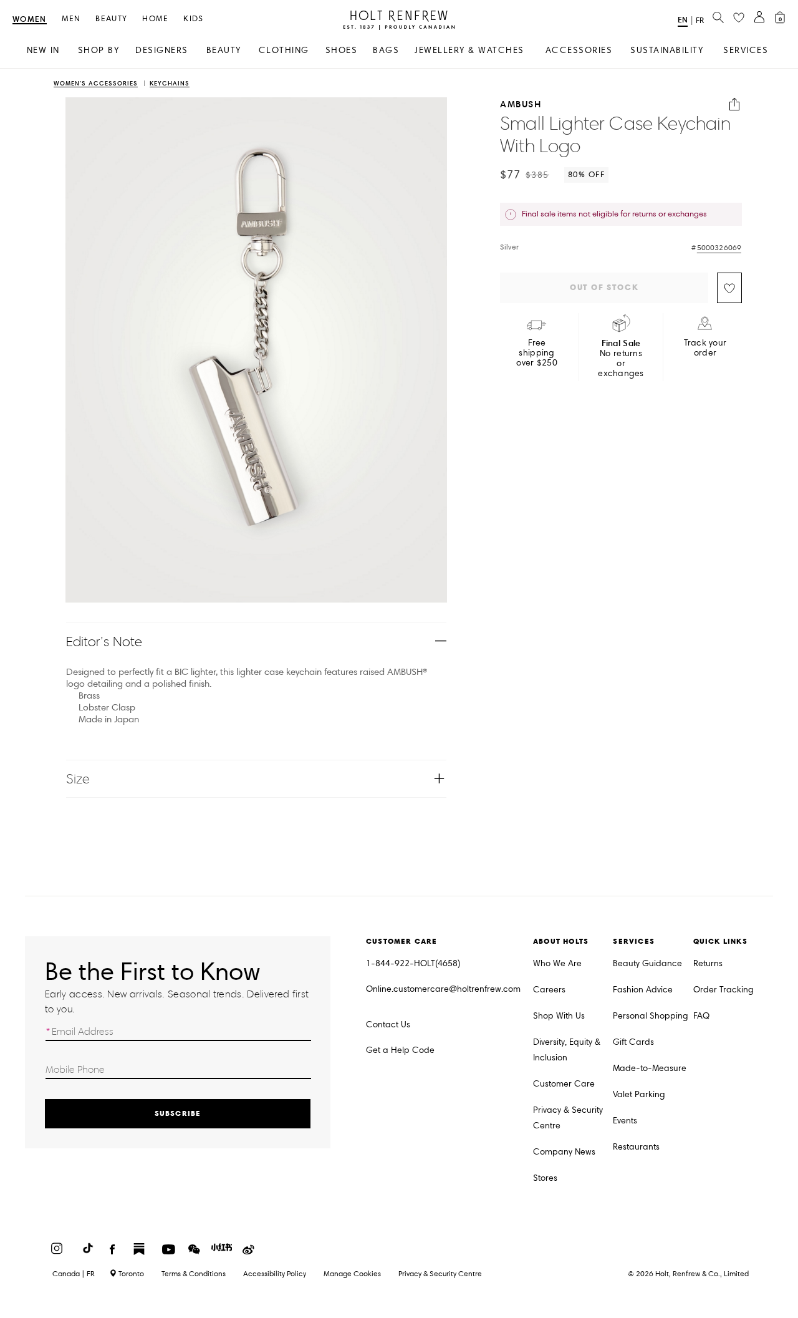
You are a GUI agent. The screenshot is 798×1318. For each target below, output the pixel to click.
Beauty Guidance (647, 963)
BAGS (386, 50)
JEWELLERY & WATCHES (469, 50)
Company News (564, 1151)
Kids (193, 19)
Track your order (705, 348)
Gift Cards (633, 1042)
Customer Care (564, 1083)
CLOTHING (284, 50)
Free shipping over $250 (536, 353)
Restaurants (636, 1146)
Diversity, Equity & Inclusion (566, 1050)
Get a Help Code (400, 1050)
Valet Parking (639, 1094)
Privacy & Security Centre (568, 1118)
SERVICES (745, 50)
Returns (708, 963)
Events (625, 1120)
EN (683, 19)
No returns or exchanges (621, 358)
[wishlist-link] (738, 18)
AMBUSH (520, 104)
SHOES (341, 50)
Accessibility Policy (274, 1273)
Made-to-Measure (649, 1068)
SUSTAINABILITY (666, 50)
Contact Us (388, 1024)
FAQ (701, 1015)
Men (71, 19)
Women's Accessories (96, 83)
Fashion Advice (643, 989)
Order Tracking (723, 989)
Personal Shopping (650, 1015)
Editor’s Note (104, 641)
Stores (545, 1178)
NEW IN (43, 50)
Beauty (111, 19)
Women (29, 19)
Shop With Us (559, 1015)
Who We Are (557, 963)
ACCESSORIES (579, 50)
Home (155, 19)
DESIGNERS (161, 50)
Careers (549, 989)
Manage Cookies (352, 1273)
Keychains (170, 83)
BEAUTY (223, 50)
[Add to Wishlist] (729, 288)
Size (78, 778)
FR (700, 21)
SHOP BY (99, 50)
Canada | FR (73, 1273)
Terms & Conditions (193, 1273)
